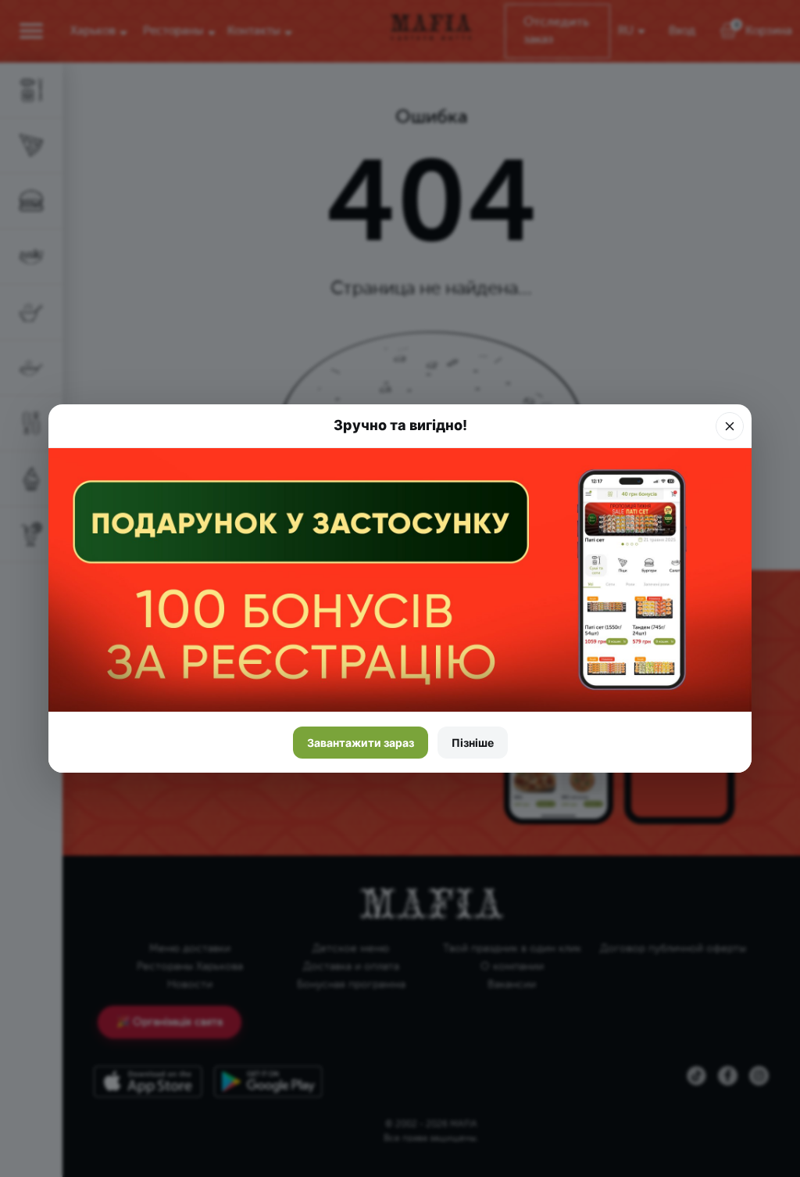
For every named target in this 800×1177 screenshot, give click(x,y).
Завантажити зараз (360, 742)
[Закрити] (730, 426)
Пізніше (473, 742)
